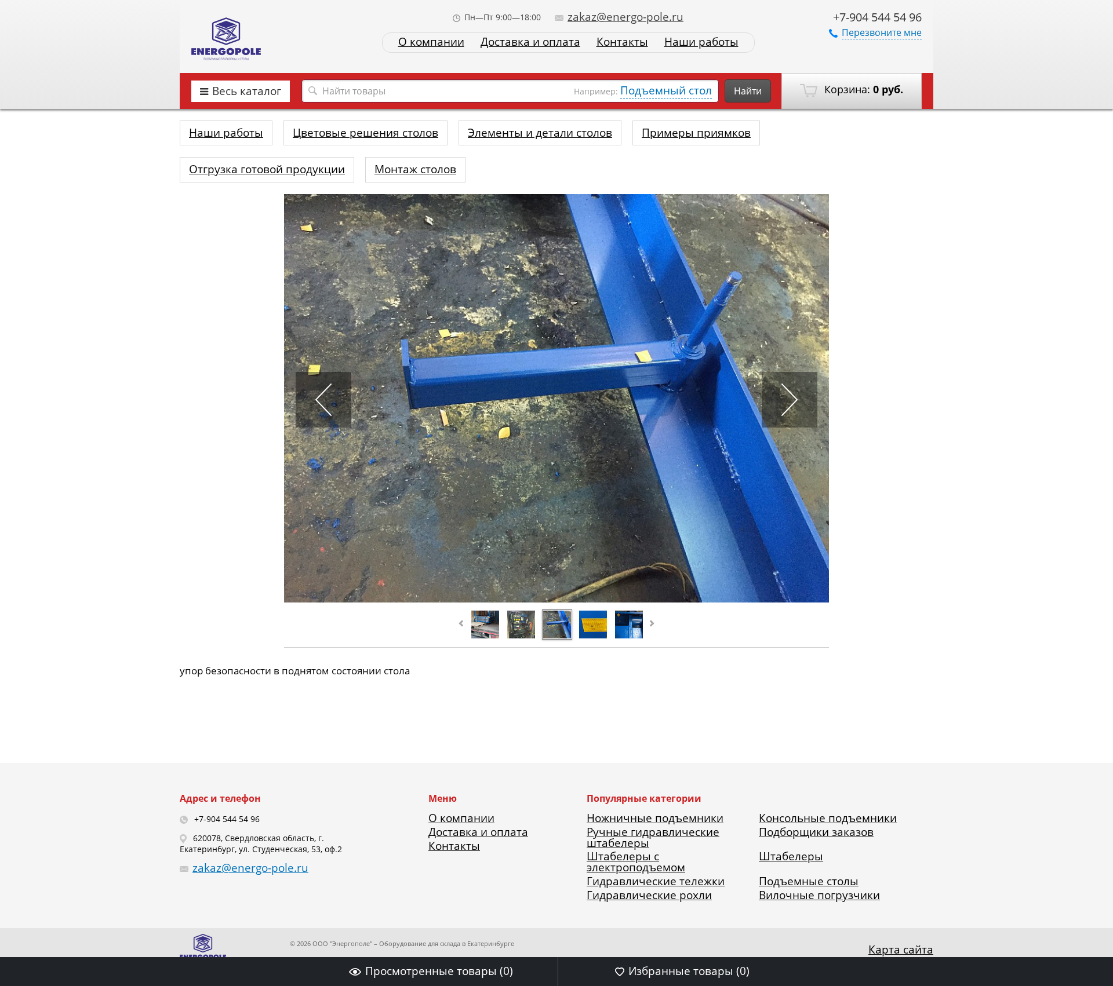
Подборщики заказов (816, 831)
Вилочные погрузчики (819, 895)
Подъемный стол (666, 90)
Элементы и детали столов (540, 132)
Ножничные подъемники (655, 818)
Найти (748, 91)
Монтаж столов (415, 169)
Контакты (622, 42)
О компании (431, 42)
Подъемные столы (809, 881)
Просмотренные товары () (439, 970)
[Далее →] (556, 598)
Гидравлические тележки (656, 881)
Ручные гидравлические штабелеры (653, 837)
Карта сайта (900, 949)
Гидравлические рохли (649, 895)
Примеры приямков (696, 132)
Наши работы (701, 42)
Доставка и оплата (530, 42)
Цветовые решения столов (365, 132)
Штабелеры (791, 856)
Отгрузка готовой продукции (267, 169)
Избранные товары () (689, 970)
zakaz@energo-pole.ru (625, 16)
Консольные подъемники (828, 818)
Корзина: (862, 89)
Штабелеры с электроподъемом (636, 862)
